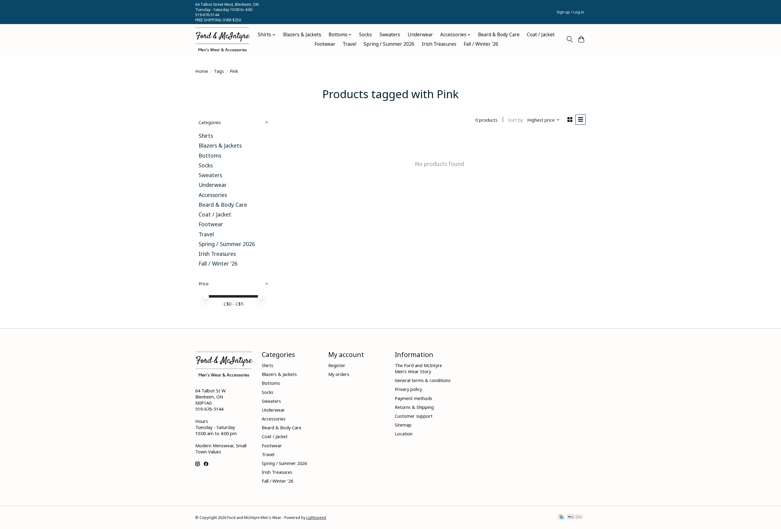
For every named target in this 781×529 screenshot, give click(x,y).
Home (201, 71)
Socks (365, 34)
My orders (338, 374)
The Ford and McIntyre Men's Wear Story (418, 368)
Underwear (420, 34)
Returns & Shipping (414, 407)
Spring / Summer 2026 (389, 44)
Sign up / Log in (570, 12)
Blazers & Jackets (302, 34)
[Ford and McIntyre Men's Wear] (222, 39)
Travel (349, 44)
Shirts (206, 135)
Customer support (414, 416)
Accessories (213, 194)
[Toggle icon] (569, 39)
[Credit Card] (561, 517)
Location (403, 434)
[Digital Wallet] (574, 517)
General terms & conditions (423, 380)
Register (336, 365)
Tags (219, 71)
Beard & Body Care (499, 34)
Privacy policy (408, 389)
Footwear (325, 44)
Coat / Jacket (541, 34)
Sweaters (390, 34)
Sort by (515, 120)
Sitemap (403, 425)
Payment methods (413, 398)
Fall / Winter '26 (481, 44)
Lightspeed (316, 517)
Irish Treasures (439, 44)
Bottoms (210, 155)
